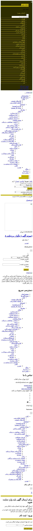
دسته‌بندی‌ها (25, 176)
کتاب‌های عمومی (16, 101)
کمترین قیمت (24, 259)
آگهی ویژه (26, 255)
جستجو (30, 188)
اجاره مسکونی (13, 115)
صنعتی (12, 138)
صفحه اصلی (25, 96)
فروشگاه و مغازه (8, 139)
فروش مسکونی (13, 118)
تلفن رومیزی (14, 162)
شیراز (17, 181)
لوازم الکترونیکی (16, 145)
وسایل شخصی (16, 120)
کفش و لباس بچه (12, 125)
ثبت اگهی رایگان (24, 178)
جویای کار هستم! (16, 108)
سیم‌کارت (11, 157)
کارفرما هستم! (16, 106)
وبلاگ (27, 169)
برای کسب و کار (16, 129)
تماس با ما (25, 173)
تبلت (12, 152)
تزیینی (16, 124)
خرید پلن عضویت (23, 89)
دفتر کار (11, 136)
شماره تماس (27, 525)
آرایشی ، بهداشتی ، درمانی (10, 122)
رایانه (16, 146)
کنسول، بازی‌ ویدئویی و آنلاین (16, 458)
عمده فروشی (13, 143)
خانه (31, 181)
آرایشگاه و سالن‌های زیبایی (13, 474)
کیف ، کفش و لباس (12, 127)
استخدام (22, 104)
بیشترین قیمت (24, 264)
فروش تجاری (13, 117)
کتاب (23, 99)
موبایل (12, 150)
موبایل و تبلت (14, 148)
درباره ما (26, 171)
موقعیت (26, 257)
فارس (22, 181)
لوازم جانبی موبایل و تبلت (13, 451)
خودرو (19, 167)
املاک (19, 111)
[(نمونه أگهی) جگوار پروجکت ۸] (18, 230)
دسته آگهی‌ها (25, 97)
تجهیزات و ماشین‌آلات (11, 131)
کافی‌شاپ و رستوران (7, 141)
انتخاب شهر (25, 5)
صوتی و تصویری (13, 160)
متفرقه (23, 110)
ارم (31, 200)
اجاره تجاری (14, 113)
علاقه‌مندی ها (24, 87)
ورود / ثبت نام (24, 86)
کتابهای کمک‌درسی (15, 103)
